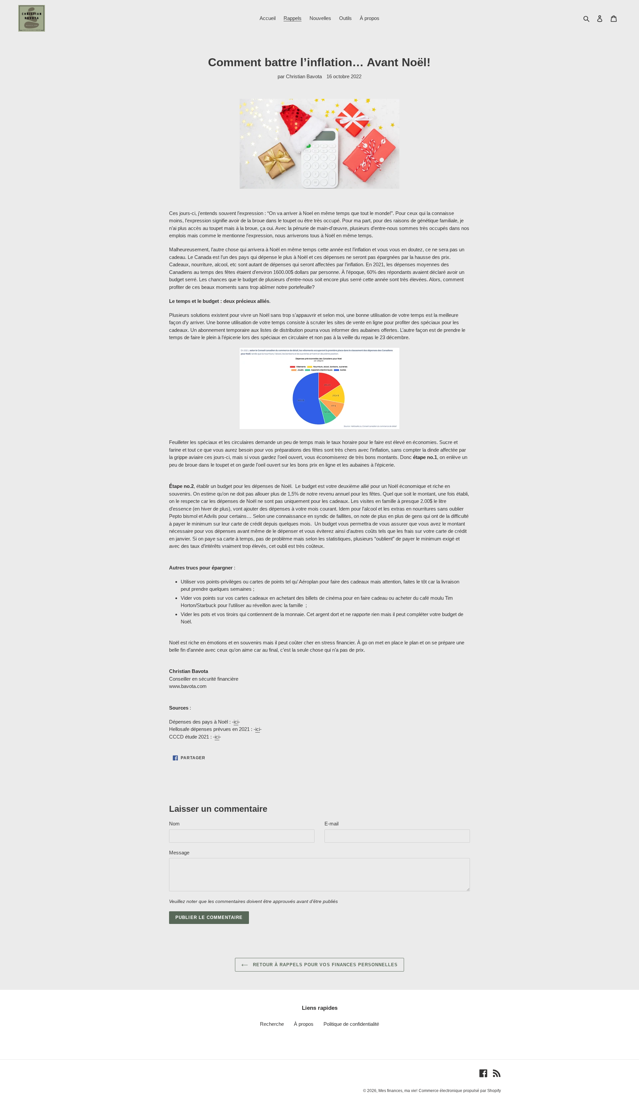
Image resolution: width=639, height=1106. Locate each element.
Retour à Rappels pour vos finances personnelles (324, 964)
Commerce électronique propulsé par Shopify (460, 1090)
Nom (174, 823)
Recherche (272, 1024)
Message (179, 852)
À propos (304, 1024)
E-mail (331, 823)
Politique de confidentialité (351, 1024)
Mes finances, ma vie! (397, 1090)
